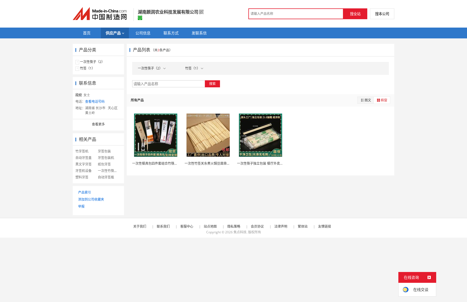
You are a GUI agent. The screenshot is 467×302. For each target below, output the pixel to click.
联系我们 (163, 226)
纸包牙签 (104, 164)
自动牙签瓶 (106, 177)
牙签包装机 (106, 157)
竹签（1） (87, 68)
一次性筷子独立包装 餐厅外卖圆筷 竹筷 (265, 163)
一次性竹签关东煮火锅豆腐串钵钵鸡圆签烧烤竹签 (220, 163)
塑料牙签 (81, 177)
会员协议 (257, 226)
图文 (368, 100)
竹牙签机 (81, 151)
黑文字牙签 (83, 164)
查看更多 (98, 124)
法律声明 (280, 226)
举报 (81, 206)
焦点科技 (240, 232)
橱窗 (384, 100)
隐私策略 (233, 226)
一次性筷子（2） (92, 61)
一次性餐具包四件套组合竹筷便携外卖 (159, 163)
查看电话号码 (95, 101)
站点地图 (210, 226)
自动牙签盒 (83, 157)
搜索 (212, 83)
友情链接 (324, 226)
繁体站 (303, 226)
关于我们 (139, 226)
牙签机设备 (83, 170)
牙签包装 (104, 151)
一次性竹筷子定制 (111, 170)
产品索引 (84, 192)
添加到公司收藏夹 (91, 199)
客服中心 (186, 226)
